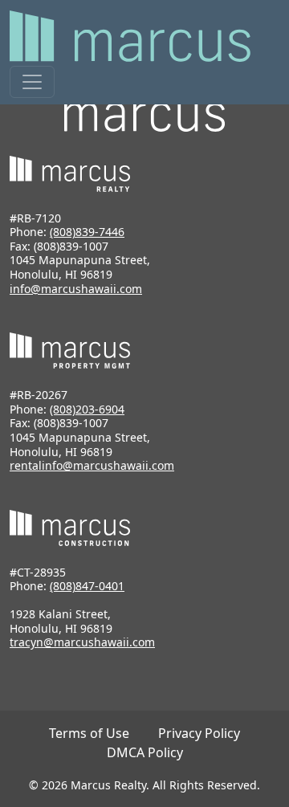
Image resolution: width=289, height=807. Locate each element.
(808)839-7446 (87, 231)
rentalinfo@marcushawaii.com (92, 465)
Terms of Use (89, 733)
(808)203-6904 (87, 409)
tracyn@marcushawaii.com (82, 642)
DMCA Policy (145, 752)
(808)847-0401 (87, 585)
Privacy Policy (199, 733)
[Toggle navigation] (32, 82)
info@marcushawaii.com (76, 288)
